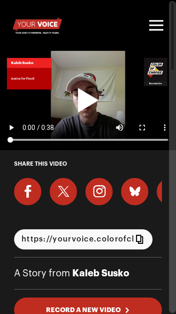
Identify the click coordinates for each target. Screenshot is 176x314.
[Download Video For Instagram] (99, 191)
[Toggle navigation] (154, 25)
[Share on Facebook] (27, 191)
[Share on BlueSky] (134, 191)
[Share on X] (63, 191)
